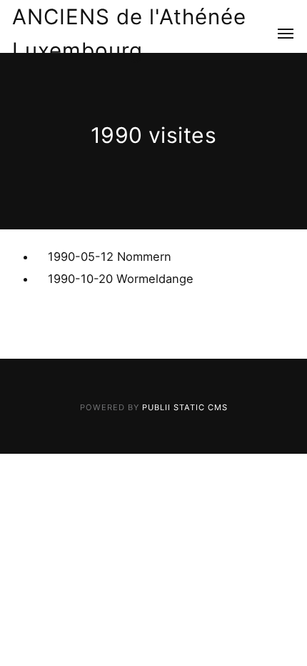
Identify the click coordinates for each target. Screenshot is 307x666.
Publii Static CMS (185, 407)
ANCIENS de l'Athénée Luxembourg (129, 33)
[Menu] (277, 33)
